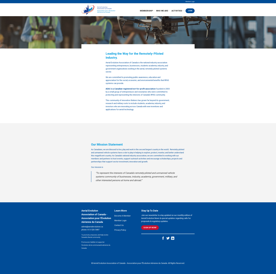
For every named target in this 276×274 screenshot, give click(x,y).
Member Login (190, 1)
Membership (146, 11)
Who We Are (162, 11)
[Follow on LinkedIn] (172, 238)
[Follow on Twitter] (168, 238)
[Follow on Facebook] (163, 238)
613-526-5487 (93, 230)
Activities (177, 11)
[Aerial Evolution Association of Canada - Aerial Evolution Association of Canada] (99, 9)
